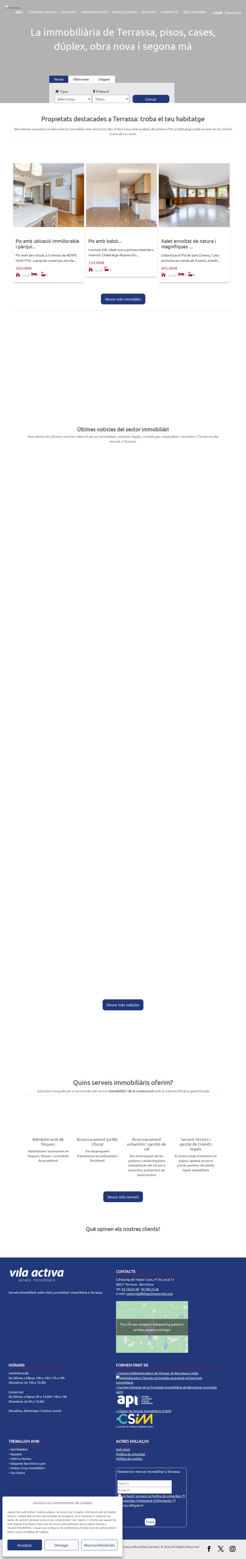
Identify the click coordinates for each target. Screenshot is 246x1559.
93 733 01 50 (130, 1289)
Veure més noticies (123, 1004)
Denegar (62, 1545)
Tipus (64, 91)
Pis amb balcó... (105, 241)
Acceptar (24, 1545)
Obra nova (81, 79)
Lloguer (69, 12)
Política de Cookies (37, 1532)
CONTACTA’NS (123, 1049)
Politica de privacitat (130, 1454)
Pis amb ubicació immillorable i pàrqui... (47, 243)
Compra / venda (42, 12)
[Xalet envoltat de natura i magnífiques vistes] (194, 195)
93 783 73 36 (150, 1289)
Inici (19, 12)
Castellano (233, 12)
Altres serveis (124, 12)
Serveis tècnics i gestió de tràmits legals (196, 1144)
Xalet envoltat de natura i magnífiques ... (188, 243)
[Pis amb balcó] (121, 195)
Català (217, 12)
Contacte (169, 12)
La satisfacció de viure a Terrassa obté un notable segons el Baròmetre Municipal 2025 (112, 952)
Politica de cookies (129, 1459)
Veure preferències (99, 1545)
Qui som (148, 12)
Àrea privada (194, 12)
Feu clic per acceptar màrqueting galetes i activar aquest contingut (152, 1327)
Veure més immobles (123, 298)
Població (102, 91)
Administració (94, 12)
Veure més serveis (123, 1196)
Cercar (150, 99)
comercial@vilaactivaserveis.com (149, 1294)
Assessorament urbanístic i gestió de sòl (146, 1144)
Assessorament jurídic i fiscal (97, 1141)
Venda (58, 79)
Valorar (35, 397)
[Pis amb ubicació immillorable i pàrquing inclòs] (48, 195)
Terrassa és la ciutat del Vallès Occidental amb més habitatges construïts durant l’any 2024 (116, 778)
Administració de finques (48, 1141)
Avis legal (123, 1449)
